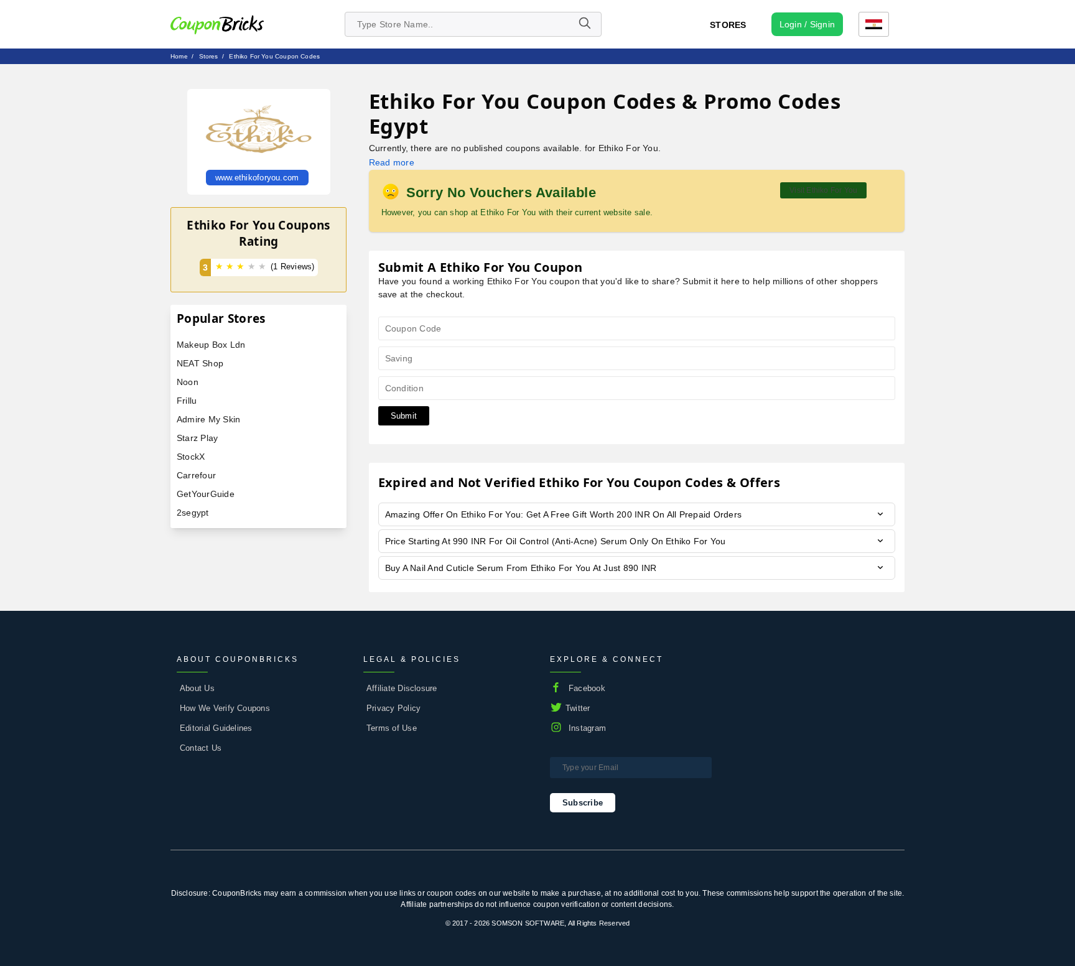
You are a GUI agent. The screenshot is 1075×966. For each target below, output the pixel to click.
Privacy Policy (393, 708)
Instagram (587, 728)
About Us (197, 688)
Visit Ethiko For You (823, 190)
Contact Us (200, 748)
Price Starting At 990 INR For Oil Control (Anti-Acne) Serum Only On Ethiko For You (555, 541)
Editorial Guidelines (216, 728)
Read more (391, 162)
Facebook (587, 688)
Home (179, 56)
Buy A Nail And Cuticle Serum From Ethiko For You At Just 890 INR (521, 568)
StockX (191, 457)
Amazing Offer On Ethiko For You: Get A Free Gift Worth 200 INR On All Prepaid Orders (563, 514)
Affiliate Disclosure (401, 688)
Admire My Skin (208, 419)
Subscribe (582, 802)
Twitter (577, 708)
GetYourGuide (206, 494)
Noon (187, 382)
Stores (728, 25)
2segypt (193, 513)
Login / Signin (807, 24)
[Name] (584, 24)
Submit (404, 415)
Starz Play (197, 438)
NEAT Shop (200, 363)
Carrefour (196, 475)
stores (208, 56)
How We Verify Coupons (225, 708)
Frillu (187, 401)
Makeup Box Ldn (211, 345)
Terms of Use (391, 728)
